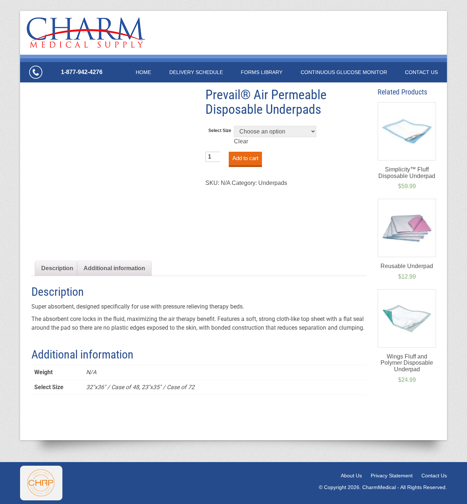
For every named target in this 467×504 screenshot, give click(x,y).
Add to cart (245, 158)
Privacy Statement (392, 475)
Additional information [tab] (114, 268)
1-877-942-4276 (82, 72)
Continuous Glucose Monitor (344, 72)
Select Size (219, 130)
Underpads (272, 183)
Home (143, 72)
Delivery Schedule (196, 72)
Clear (241, 141)
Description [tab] (57, 268)
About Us (351, 475)
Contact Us (421, 72)
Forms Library (261, 72)
